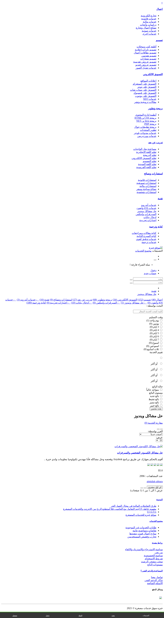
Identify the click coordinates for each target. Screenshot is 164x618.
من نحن (159, 552)
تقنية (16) (44, 299)
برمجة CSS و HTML (145, 117)
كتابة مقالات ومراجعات (144, 233)
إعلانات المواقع (148, 80)
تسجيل (14, 615)
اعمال (159, 9)
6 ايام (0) (155, 336)
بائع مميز (155, 402)
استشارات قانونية (147, 180)
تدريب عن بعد (155, 142)
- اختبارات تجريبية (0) (58, 302)
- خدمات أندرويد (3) (28, 299)
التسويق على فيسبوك (145, 93)
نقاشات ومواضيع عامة (144, 530)
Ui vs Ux (151, 511)
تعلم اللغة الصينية (147, 164)
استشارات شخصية (146, 192)
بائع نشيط (154, 399)
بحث (113, 615)
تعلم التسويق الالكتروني (143, 158)
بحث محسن (156, 409)
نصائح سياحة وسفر (146, 189)
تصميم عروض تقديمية (144, 61)
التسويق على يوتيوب (145, 96)
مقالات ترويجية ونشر (145, 102)
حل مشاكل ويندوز (146, 211)
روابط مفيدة (157, 543)
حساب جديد (150, 273)
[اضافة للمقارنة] (141, 487)
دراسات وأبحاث (148, 24)
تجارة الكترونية (148, 15)
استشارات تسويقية (146, 183)
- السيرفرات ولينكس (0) (106, 302)
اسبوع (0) (154, 342)
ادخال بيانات (150, 217)
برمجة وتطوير (155, 108)
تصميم (159, 40)
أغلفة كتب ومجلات (146, 46)
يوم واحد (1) (153, 320)
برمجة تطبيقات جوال (145, 127)
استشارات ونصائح (153, 173)
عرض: (159, 437)
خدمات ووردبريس (146, 136)
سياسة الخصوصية (153, 555)
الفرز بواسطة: (155, 431)
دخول (153, 270)
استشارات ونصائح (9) (61, 299)
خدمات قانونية (148, 18)
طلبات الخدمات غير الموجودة (141, 527)
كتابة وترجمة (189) (36, 302)
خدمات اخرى (149, 33)
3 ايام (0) (155, 326)
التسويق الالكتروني (153, 74)
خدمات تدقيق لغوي (146, 239)
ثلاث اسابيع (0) (152, 349)
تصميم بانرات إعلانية (145, 49)
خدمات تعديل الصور (145, 67)
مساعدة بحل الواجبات (144, 149)
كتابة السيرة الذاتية (146, 236)
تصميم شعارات (148, 58)
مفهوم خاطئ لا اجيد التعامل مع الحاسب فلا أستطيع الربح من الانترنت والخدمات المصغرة (109, 509)
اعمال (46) (157, 299)
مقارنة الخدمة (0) (153, 422)
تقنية (160, 198)
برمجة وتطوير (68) (102, 299)
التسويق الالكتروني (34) (125, 299)
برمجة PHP (150, 124)
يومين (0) (154, 323)
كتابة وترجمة (156, 226)
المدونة (159, 499)
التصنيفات (146, 615)
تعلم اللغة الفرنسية (146, 167)
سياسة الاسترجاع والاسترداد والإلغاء (144, 549)
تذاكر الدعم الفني (153, 580)
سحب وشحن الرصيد (152, 561)
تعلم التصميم (149, 161)
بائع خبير (155, 405)
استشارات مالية (147, 186)
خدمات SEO (149, 99)
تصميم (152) (144, 299)
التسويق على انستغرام (144, 83)
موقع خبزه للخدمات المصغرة (141, 515)
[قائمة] (161, 429)
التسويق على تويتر (146, 86)
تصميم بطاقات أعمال (145, 52)
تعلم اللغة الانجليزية (146, 152)
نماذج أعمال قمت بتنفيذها (142, 533)
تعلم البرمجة (149, 155)
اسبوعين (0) (153, 346)
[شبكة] (158, 429)
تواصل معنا (157, 577)
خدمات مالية (149, 21)
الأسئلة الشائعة (155, 583)
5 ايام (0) (155, 333)
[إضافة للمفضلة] (145, 487)
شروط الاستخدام (154, 558)
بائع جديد (155, 396)
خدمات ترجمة (149, 242)
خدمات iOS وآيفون (146, 208)
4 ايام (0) (155, 330)
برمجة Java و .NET (146, 121)
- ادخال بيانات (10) (81, 302)
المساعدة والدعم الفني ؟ (152, 571)
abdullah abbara (155, 481)
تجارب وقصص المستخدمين (141, 536)
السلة (80, 615)
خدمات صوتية (149, 30)
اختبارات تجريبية (147, 220)
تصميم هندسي (148, 55)
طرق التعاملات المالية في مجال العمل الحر (133, 506)
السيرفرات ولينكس (146, 214)
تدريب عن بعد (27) (82, 299)
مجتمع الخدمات (156, 521)
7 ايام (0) (155, 339)
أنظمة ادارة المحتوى (145, 114)
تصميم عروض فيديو (145, 64)
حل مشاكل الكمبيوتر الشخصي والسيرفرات (140, 452)
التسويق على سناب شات (143, 90)
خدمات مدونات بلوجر (145, 133)
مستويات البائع (155, 564)
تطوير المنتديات (148, 130)
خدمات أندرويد (148, 205)
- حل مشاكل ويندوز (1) (134, 302)
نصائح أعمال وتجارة (146, 27)
